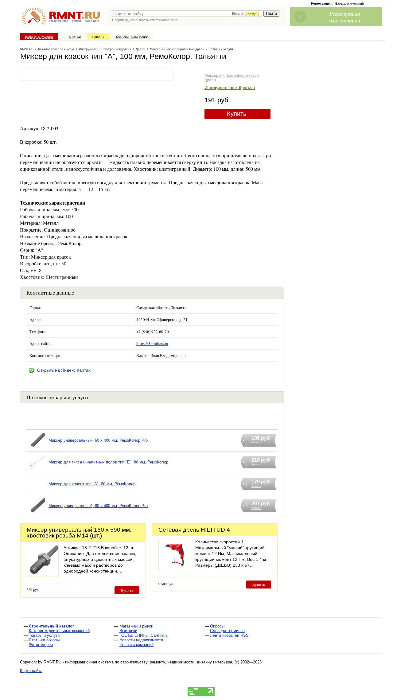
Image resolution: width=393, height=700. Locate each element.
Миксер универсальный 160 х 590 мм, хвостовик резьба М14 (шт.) (79, 532)
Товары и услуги (44, 635)
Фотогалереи (41, 644)
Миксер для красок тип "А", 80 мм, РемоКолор (92, 484)
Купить (236, 113)
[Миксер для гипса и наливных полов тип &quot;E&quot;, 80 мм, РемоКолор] (37, 470)
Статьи (75, 36)
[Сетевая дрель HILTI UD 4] (174, 569)
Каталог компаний (132, 36)
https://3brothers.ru (152, 343)
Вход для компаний (349, 3)
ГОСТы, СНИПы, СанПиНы (143, 635)
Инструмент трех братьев (229, 87)
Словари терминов (227, 630)
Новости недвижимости (141, 640)
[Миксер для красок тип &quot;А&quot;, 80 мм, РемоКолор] (37, 492)
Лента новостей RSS (229, 635)
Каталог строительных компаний (59, 630)
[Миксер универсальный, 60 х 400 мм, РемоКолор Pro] (37, 448)
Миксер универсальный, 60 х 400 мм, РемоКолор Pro (98, 440)
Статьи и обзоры (44, 640)
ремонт (76, 20)
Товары (98, 36)
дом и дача (92, 20)
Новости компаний (136, 644)
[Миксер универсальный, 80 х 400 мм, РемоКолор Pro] (37, 513)
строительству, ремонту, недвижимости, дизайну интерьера (176, 662)
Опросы (217, 626)
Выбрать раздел (39, 36)
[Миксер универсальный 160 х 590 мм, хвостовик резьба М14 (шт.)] (42, 575)
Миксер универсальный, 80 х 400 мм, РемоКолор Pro (98, 505)
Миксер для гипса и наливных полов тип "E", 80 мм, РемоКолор (108, 462)
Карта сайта (31, 670)
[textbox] (187, 13)
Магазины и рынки (136, 626)
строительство (58, 20)
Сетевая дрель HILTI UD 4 (194, 529)
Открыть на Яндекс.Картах (64, 370)
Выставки (128, 630)
